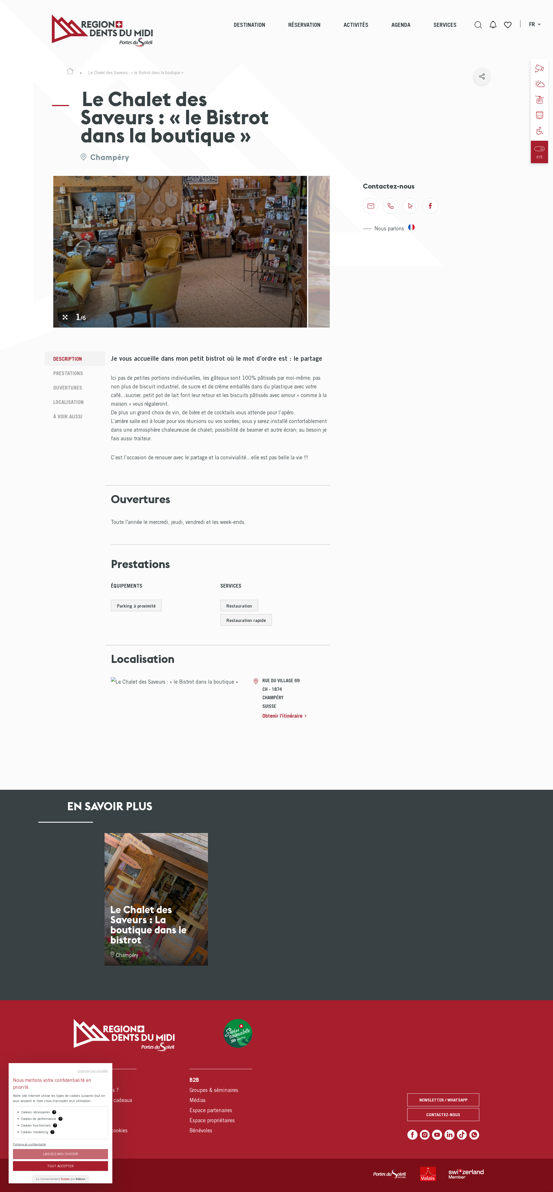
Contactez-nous (443, 1114)
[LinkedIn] (449, 1135)
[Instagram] (425, 1135)
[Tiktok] (462, 1135)
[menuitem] (249, 30)
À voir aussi (67, 416)
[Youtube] (437, 1135)
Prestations (68, 373)
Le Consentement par (60, 1178)
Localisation (68, 402)
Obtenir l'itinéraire (282, 716)
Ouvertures (67, 388)
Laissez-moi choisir (60, 1154)
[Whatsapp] (474, 1135)
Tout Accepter (60, 1166)
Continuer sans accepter (93, 1070)
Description (67, 359)
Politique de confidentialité (29, 1144)
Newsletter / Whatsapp (443, 1099)
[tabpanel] (180, 252)
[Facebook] (412, 1135)
